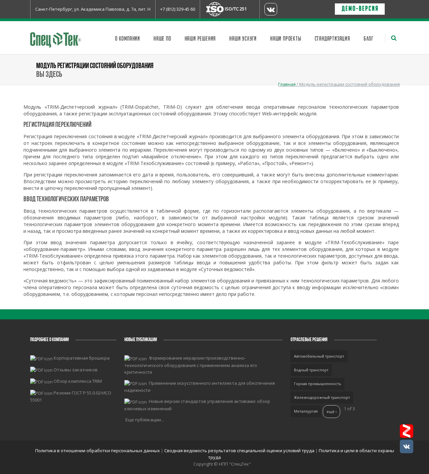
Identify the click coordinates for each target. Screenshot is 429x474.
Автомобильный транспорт (319, 356)
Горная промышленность (317, 383)
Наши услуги (243, 39)
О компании (127, 39)
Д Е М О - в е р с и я (360, 9)
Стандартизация (332, 39)
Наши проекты (285, 39)
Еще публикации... (144, 420)
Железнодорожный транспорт (322, 397)
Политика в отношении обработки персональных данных (98, 450)
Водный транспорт (311, 369)
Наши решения (200, 39)
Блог (368, 39)
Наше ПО (162, 39)
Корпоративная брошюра (82, 358)
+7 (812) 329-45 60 (177, 9)
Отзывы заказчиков (76, 370)
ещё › (331, 411)
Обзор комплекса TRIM (78, 381)
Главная (287, 84)
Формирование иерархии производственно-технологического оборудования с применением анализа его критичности (190, 365)
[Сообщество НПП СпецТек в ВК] (406, 446)
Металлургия (306, 411)
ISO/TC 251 (236, 9)
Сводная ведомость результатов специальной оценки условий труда (239, 450)
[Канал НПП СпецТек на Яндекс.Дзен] (406, 431)
